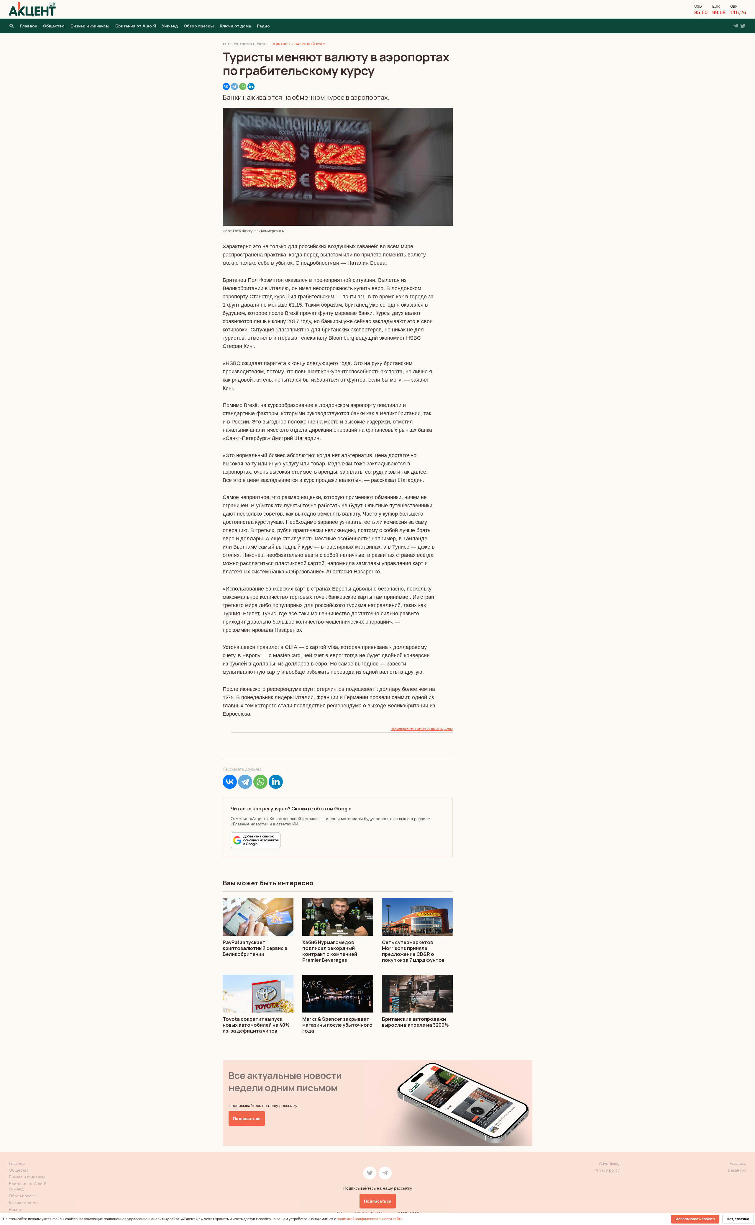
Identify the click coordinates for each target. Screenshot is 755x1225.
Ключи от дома (235, 26)
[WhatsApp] (242, 86)
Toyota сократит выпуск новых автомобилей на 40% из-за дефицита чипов (256, 1025)
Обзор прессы (199, 26)
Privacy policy (607, 1170)
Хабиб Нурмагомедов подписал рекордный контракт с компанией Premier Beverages (329, 951)
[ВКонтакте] (226, 86)
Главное (28, 26)
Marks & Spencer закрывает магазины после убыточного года (337, 1025)
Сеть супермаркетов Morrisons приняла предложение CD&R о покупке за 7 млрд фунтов (413, 951)
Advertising (609, 1163)
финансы (282, 44)
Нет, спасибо (738, 1219)
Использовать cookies (695, 1219)
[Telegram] (234, 86)
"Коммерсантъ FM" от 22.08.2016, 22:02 (422, 729)
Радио (263, 26)
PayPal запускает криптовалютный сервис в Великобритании (255, 948)
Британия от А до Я (135, 26)
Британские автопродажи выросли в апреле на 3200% (415, 1022)
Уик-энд (170, 26)
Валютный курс (310, 44)
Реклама (738, 1163)
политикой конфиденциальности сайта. (370, 1219)
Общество (54, 26)
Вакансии (737, 1170)
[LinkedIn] (251, 86)
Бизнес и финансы (89, 26)
